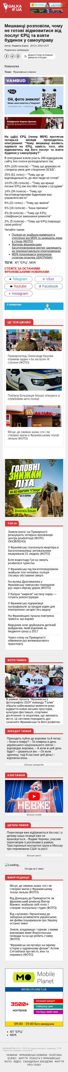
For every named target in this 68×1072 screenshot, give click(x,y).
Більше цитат (34, 855)
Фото (8, 1061)
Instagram (19, 293)
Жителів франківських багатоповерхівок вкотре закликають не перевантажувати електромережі (36, 248)
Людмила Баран (20, 46)
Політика (55, 1055)
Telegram (19, 279)
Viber (49, 279)
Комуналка (12, 66)
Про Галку (34, 1064)
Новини (12, 1055)
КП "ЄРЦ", (22, 262)
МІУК (32, 262)
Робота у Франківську (45, 1058)
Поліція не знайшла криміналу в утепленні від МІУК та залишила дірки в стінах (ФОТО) (37, 238)
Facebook (49, 286)
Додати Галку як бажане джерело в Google (40, 56)
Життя (23, 1058)
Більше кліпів (34, 814)
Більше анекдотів (34, 765)
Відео (17, 1061)
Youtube (19, 286)
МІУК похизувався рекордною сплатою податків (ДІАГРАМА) (32, 256)
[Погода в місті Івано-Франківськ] (34, 865)
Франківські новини (24, 71)
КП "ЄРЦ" (16, 1031)
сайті (14, 136)
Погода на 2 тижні (34, 869)
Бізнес (12, 1058)
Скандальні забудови (38, 1061)
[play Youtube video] (34, 796)
